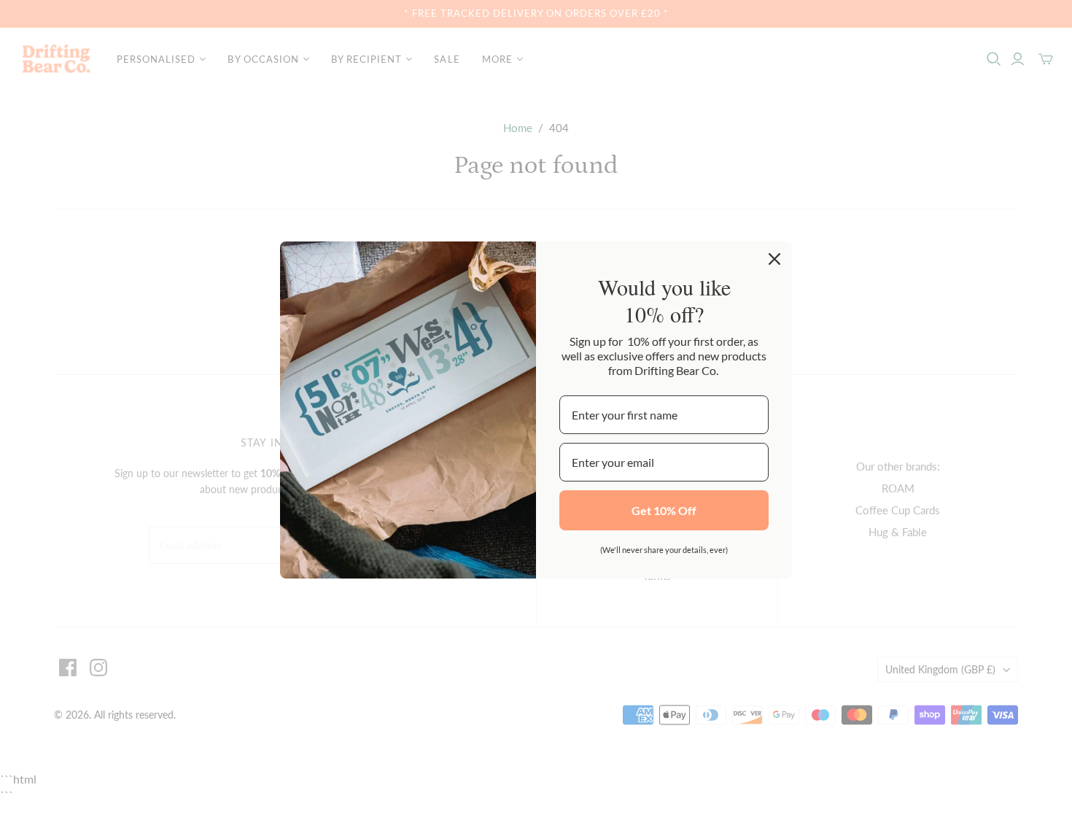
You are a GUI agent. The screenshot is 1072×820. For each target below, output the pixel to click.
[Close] (774, 258)
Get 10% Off (664, 510)
